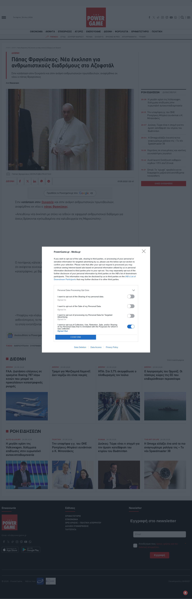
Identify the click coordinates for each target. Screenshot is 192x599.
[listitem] (96, 290)
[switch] (131, 296)
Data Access (96, 347)
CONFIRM (76, 337)
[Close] (144, 252)
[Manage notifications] (185, 593)
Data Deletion (80, 347)
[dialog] (96, 300)
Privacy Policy (112, 347)
